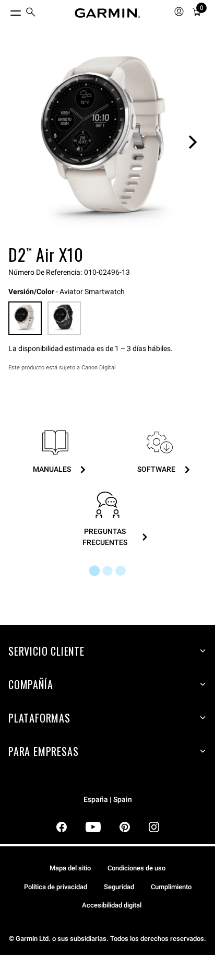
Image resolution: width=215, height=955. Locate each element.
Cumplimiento (171, 887)
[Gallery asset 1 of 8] (107, 142)
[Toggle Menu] (6, 10)
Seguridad (119, 887)
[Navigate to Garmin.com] (107, 13)
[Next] (192, 142)
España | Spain (107, 799)
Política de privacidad (55, 887)
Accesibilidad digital (111, 905)
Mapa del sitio (70, 868)
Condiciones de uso (136, 868)
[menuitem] (31, 13)
